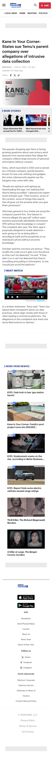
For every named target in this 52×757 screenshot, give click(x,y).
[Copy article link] (18, 75)
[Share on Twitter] (15, 75)
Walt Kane (7, 67)
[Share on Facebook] (11, 75)
